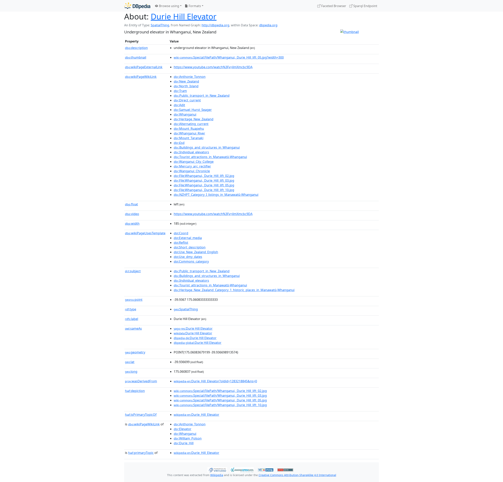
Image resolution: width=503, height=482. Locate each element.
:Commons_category (191, 261)
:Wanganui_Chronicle (192, 171)
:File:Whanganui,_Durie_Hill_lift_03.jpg (204, 180)
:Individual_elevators (191, 152)
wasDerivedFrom (141, 381)
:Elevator (182, 429)
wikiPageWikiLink (141, 77)
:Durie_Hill (184, 443)
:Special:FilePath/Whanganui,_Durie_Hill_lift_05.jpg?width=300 (229, 57)
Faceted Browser (333, 6)
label (131, 319)
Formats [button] (194, 6)
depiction (135, 391)
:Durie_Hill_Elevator (196, 414)
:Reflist (181, 242)
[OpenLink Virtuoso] (217, 469)
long (131, 371)
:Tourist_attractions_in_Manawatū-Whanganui (210, 157)
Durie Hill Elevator (184, 16)
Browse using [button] (168, 6)
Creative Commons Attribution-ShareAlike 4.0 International (297, 475)
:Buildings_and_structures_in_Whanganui (207, 147)
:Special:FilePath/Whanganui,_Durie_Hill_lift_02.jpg (220, 391)
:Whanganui (185, 114)
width (132, 223)
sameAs (133, 328)
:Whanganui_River (189, 133)
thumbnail (135, 57)
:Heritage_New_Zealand (193, 119)
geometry (135, 352)
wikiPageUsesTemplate (145, 233)
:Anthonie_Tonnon (190, 77)
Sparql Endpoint (364, 6)
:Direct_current (187, 100)
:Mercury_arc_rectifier (192, 166)
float (131, 204)
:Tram (180, 91)
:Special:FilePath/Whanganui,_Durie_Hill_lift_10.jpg (220, 405)
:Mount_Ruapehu (189, 128)
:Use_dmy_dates (188, 257)
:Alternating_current (191, 124)
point (133, 299)
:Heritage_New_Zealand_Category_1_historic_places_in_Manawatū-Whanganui (234, 290)
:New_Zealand (186, 81)
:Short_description (190, 247)
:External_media (188, 238)
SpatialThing (160, 25)
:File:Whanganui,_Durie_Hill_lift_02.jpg (204, 176)
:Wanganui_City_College (194, 161)
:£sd (179, 143)
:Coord (181, 233)
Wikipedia (216, 475)
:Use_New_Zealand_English (196, 252)
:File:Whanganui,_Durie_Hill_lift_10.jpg (204, 190)
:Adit (179, 105)
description (136, 48)
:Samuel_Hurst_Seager (193, 110)
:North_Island (186, 86)
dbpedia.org (268, 25)
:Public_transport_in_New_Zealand (201, 95)
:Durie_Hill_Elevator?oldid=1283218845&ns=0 (215, 381)
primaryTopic (141, 453)
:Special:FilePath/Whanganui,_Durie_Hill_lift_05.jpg (220, 400)
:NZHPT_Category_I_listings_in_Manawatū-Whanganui (216, 194)
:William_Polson (188, 438)
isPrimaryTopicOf (141, 414)
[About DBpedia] (137, 6)
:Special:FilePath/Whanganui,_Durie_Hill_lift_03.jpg (220, 395)
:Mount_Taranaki (188, 138)
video (132, 214)
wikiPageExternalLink (143, 67)
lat (129, 362)
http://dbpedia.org (215, 25)
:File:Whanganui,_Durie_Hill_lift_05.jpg (204, 185)
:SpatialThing (186, 309)
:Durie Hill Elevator (193, 328)
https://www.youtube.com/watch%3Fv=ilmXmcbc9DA (213, 67)
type (130, 309)
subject (133, 271)
